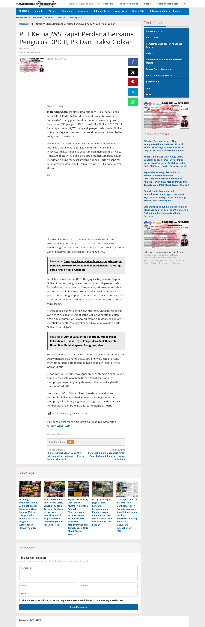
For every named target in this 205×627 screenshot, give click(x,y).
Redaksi (147, 260)
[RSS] (70, 442)
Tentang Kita (160, 260)
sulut (149, 88)
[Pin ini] (133, 82)
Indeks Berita (150, 255)
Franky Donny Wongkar (158, 69)
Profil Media (172, 257)
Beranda (23, 23)
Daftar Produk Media (168, 255)
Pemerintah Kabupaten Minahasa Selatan (164, 45)
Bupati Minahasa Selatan (159, 75)
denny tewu (152, 81)
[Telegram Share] (133, 92)
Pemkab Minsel (154, 31)
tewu (149, 94)
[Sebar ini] (133, 62)
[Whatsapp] (133, 102)
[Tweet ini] (133, 72)
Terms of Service (176, 260)
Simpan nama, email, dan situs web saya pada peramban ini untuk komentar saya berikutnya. (73, 600)
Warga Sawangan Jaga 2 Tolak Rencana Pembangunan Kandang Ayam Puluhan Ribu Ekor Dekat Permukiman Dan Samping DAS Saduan (102, 512)
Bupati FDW (152, 37)
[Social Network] (185, 4)
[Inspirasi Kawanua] (36, 3)
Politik (149, 53)
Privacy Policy (150, 263)
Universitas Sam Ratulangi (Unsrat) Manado (165, 61)
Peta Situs (176, 263)
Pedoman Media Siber (154, 257)
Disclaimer (164, 263)
